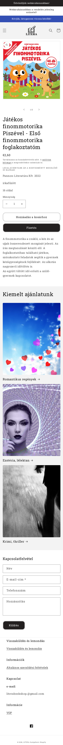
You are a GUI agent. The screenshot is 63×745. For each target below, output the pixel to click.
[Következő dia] (38, 109)
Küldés (14, 625)
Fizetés (31, 227)
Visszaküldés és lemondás (24, 648)
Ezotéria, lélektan (16, 460)
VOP (9, 712)
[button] (4, 30)
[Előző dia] (24, 109)
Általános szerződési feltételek (27, 667)
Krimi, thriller (13, 541)
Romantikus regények (20, 379)
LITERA (26, 742)
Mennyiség (9, 196)
